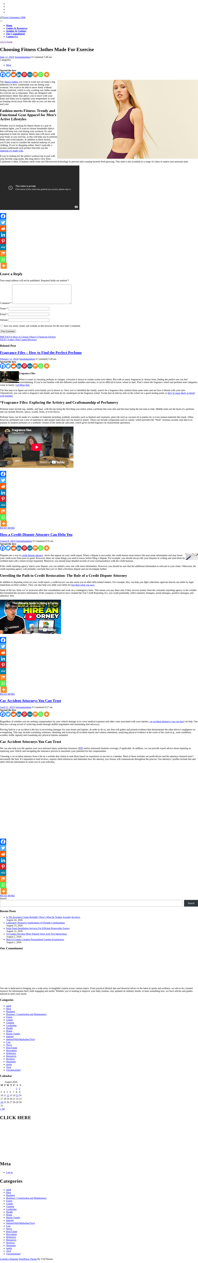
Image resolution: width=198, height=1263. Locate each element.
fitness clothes (11, 82)
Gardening (11, 1025)
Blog (8, 65)
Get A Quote (6, 42)
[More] (46, 74)
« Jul (2, 1109)
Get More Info (22, 385)
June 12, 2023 (7, 57)
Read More (7, 528)
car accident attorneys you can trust (167, 721)
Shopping (11, 1061)
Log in (9, 1172)
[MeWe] (29, 74)
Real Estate (11, 1047)
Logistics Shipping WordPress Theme (18, 1259)
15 (17, 1095)
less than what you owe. (83, 585)
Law (8, 1042)
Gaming (10, 1022)
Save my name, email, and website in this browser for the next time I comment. (42, 326)
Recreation (11, 1050)
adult (8, 1006)
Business (10, 1011)
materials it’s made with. (12, 150)
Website (4, 320)
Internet (10, 1036)
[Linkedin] (19, 74)
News (9, 1045)
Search (3, 898)
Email (4, 314)
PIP (80, 748)
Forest (9, 1017)
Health (9, 1028)
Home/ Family (13, 1033)
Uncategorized (13, 1070)
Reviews (10, 1059)
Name (4, 308)
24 (1, 1102)
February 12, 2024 (9, 359)
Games (9, 1020)
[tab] (1, 21)
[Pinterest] (24, 74)
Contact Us (12, 36)
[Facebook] (2, 74)
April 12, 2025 (7, 707)
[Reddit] (13, 74)
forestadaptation (22, 57)
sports (9, 1064)
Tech (8, 1067)
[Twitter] (8, 74)
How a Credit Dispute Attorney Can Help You (36, 534)
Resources (11, 1056)
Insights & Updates (16, 31)
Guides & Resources (16, 28)
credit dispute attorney (32, 555)
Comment (5, 303)
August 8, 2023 (7, 541)
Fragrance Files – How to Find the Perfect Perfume (41, 353)
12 (8, 1095)
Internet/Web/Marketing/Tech (20, 1039)
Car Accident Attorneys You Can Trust (30, 701)
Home (9, 25)
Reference (11, 1053)
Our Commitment (15, 34)
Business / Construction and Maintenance (26, 1014)
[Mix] (35, 74)
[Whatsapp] (40, 74)
